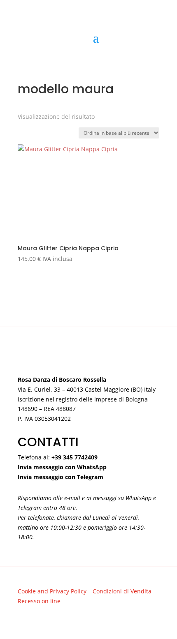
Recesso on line (39, 601)
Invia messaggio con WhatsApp (62, 467)
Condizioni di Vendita (123, 591)
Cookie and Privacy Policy (52, 591)
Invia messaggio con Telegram (60, 477)
